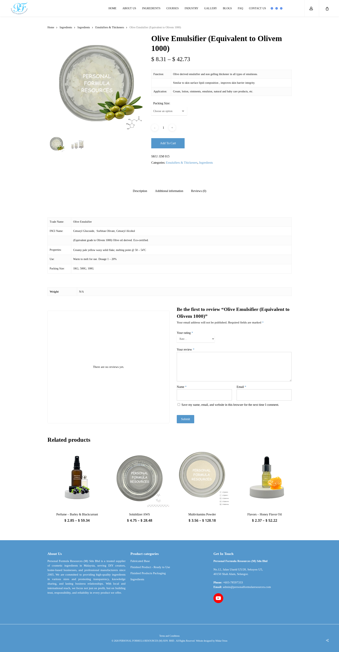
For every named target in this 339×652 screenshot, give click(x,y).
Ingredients (66, 27)
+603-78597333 (233, 582)
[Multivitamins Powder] (202, 477)
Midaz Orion (221, 640)
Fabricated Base (140, 561)
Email (241, 386)
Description (140, 191)
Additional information (169, 191)
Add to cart (168, 143)
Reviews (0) (198, 191)
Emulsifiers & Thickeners (109, 27)
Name (182, 386)
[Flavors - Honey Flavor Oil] (264, 477)
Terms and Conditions (169, 636)
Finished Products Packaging (148, 573)
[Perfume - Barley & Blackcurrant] (77, 477)
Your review (185, 349)
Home (50, 27)
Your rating (185, 332)
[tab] (140, 191)
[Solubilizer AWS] (139, 477)
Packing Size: (161, 103)
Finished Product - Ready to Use (150, 567)
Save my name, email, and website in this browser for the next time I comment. (230, 404)
